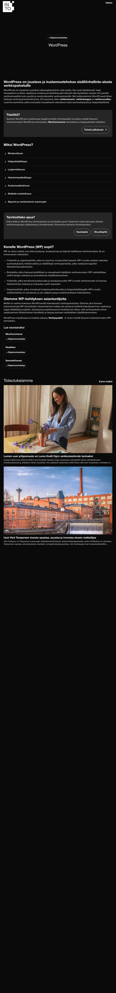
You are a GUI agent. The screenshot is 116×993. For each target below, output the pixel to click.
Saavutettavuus (15, 363)
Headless (15, 349)
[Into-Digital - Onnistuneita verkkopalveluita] (54, 7)
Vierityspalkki (56, 318)
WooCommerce (15, 336)
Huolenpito (82, 232)
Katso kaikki (105, 382)
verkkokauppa (83, 99)
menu (109, 3)
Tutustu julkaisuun (93, 130)
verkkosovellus (103, 99)
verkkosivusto (67, 99)
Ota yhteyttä (100, 232)
